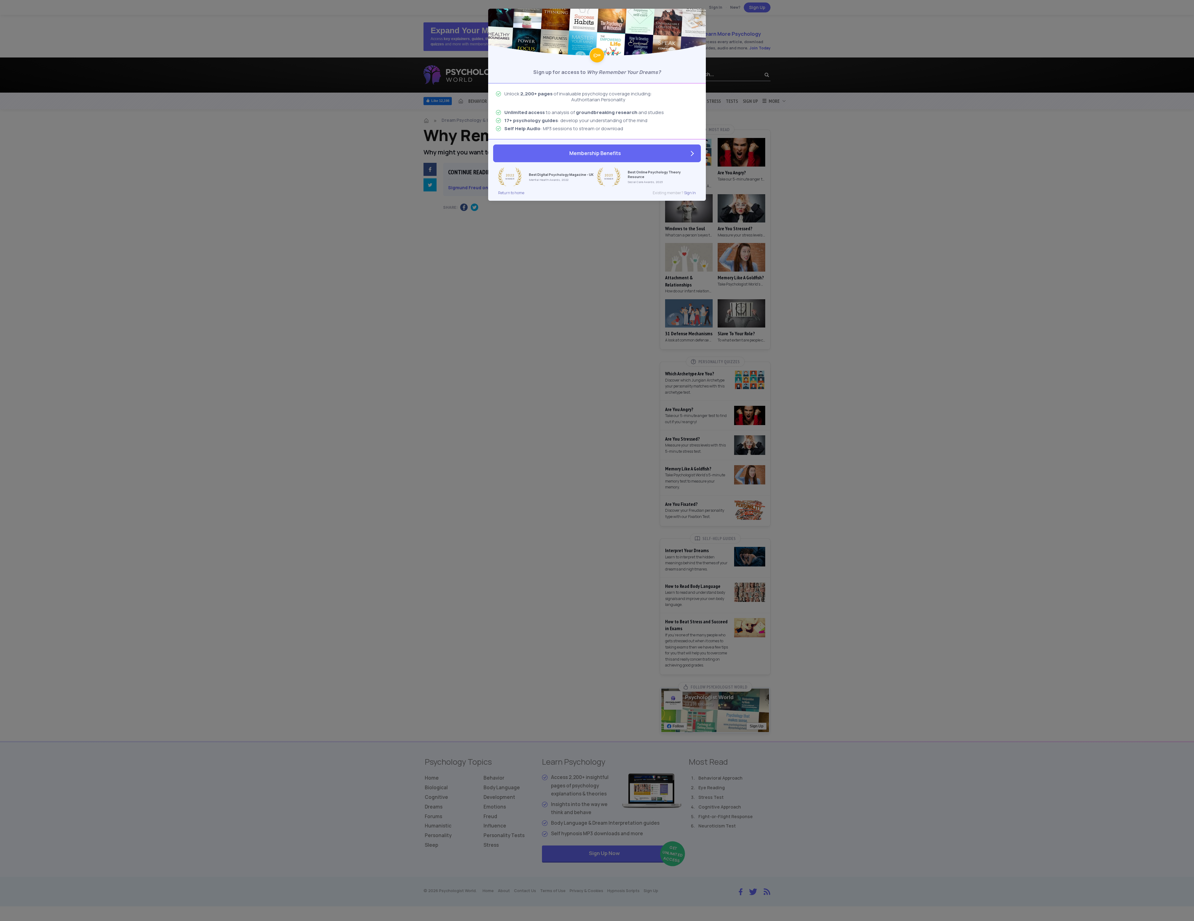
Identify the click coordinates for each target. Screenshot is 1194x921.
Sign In (690, 192)
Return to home (511, 192)
